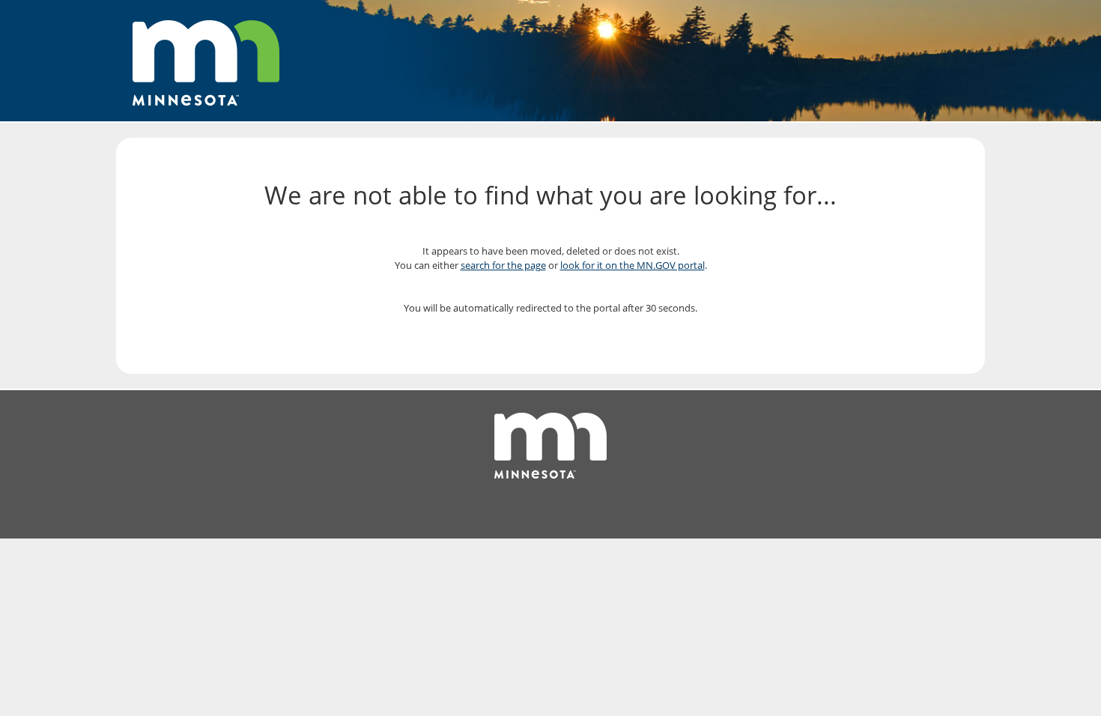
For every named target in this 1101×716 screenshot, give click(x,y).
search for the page (503, 265)
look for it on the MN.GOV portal (632, 265)
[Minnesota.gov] (206, 54)
